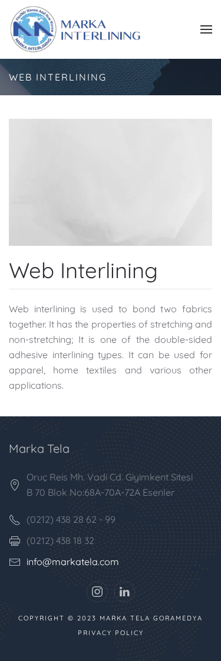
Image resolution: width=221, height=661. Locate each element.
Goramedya (178, 618)
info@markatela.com (73, 561)
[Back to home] (81, 29)
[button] (206, 29)
